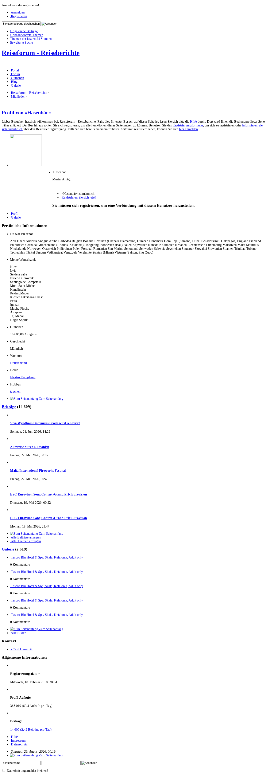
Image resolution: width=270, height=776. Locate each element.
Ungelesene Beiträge (24, 31)
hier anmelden (188, 129)
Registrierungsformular (188, 125)
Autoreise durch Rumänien (29, 447)
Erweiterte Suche (21, 42)
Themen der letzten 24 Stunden (31, 38)
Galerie (8, 549)
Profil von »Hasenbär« (26, 112)
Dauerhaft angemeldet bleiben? (27, 770)
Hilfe (193, 121)
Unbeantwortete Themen (26, 35)
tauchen (15, 391)
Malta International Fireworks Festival (38, 470)
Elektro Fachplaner (22, 377)
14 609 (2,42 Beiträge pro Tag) (30, 729)
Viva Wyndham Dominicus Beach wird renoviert (45, 423)
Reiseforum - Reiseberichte (41, 52)
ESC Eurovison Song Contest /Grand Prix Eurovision (48, 494)
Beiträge (9, 406)
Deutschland (18, 363)
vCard (15, 649)
